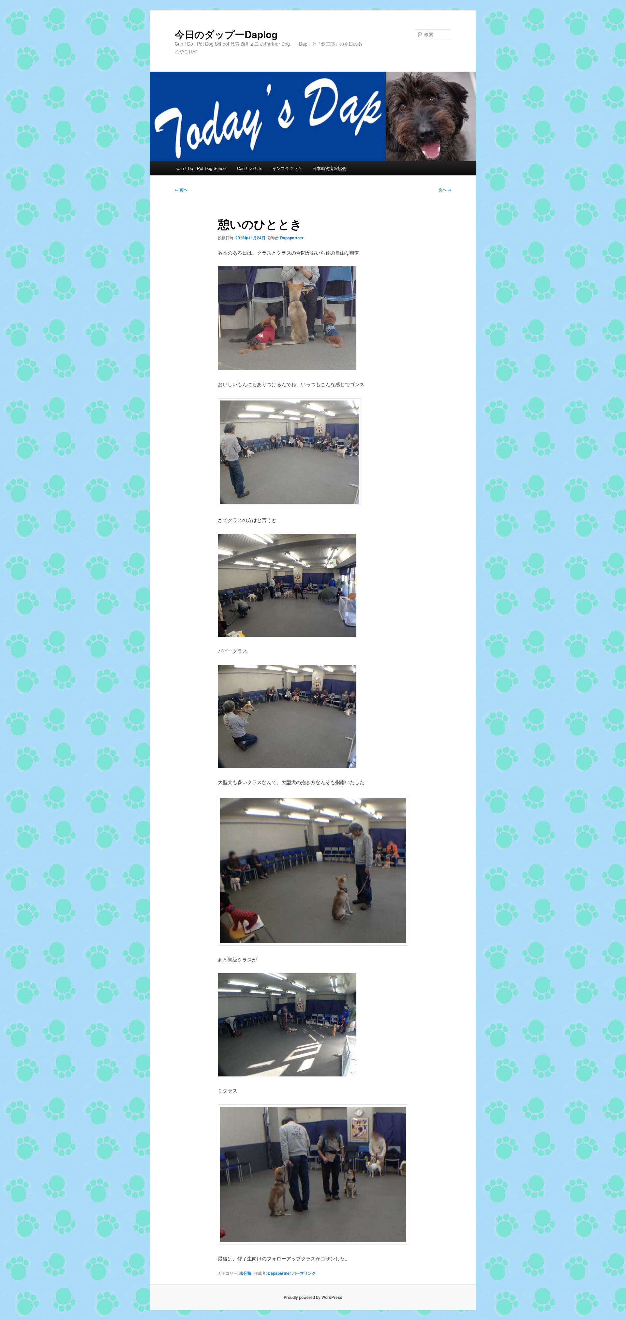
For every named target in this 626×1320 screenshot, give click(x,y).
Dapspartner (292, 238)
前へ (181, 189)
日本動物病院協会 (329, 168)
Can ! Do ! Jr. (249, 168)
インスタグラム (287, 168)
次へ (445, 189)
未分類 (245, 1273)
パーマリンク (304, 1273)
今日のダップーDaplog (226, 34)
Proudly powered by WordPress (313, 1297)
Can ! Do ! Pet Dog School (201, 168)
